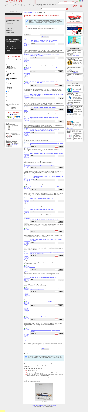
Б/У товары (8, 50)
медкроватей (10, 28)
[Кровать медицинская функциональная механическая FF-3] (27, 190)
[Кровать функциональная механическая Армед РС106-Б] (27, 280)
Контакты (47, 405)
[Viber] (82, 1)
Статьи (36, 405)
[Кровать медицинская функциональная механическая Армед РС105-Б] (27, 147)
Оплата (43, 405)
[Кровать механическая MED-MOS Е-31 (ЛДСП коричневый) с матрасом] (27, 271)
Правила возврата (53, 405)
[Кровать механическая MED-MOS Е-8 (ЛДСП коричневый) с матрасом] (27, 158)
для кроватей (10, 34)
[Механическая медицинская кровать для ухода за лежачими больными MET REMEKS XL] (27, 61)
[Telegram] (80, 1)
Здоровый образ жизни (10, 43)
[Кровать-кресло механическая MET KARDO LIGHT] (27, 202)
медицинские (10, 32)
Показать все (45, 36)
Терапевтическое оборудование (12, 39)
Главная (25, 12)
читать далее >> (76, 55)
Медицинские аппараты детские (12, 52)
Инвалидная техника (10, 36)
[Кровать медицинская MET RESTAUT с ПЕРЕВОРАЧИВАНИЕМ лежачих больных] (28, 180)
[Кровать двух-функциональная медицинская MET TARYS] (27, 222)
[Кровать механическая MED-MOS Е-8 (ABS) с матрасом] (27, 111)
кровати (10, 15)
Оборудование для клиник (11, 46)
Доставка (40, 405)
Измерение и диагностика (11, 41)
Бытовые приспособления (11, 48)
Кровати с (9, 23)
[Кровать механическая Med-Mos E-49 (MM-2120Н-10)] (27, 212)
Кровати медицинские (32, 12)
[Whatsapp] (79, 1)
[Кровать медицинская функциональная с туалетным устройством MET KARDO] (27, 244)
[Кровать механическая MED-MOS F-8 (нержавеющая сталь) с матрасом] (27, 122)
